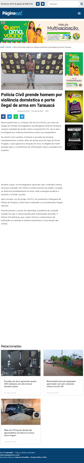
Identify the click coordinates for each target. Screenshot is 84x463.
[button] (79, 13)
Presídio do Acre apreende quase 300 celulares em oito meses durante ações (20, 384)
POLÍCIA (8, 47)
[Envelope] (43, 4)
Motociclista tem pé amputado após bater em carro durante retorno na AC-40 (61, 384)
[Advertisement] (32, 167)
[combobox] (64, 4)
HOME (2, 47)
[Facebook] (38, 4)
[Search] (81, 4)
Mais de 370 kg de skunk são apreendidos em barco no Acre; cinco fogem (19, 433)
